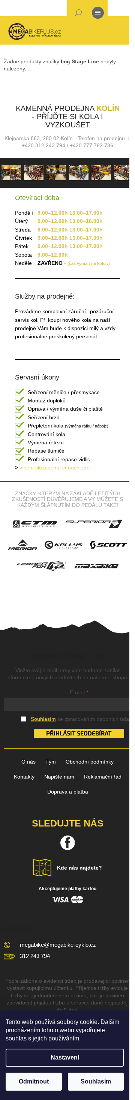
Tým (50, 762)
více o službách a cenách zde (52, 468)
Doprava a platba (67, 792)
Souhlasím (96, 1081)
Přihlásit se (65, 733)
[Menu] (98, 14)
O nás (28, 762)
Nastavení (65, 1057)
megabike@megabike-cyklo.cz (58, 945)
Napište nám (59, 777)
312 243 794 (35, 956)
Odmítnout (34, 1081)
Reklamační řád (103, 777)
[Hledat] (78, 14)
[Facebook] (67, 842)
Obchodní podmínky (90, 762)
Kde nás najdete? (79, 868)
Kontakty (24, 777)
